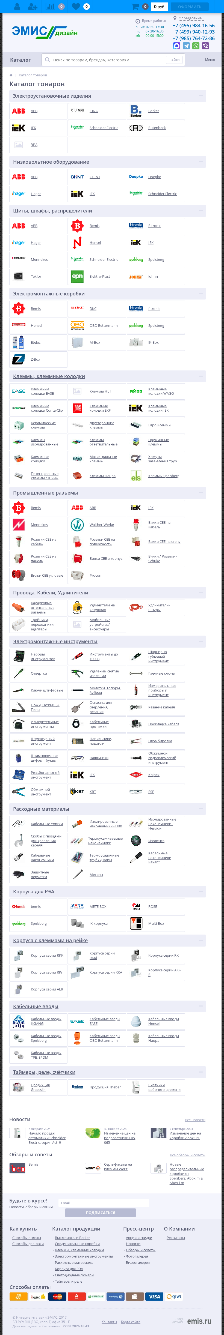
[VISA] (19, 1296)
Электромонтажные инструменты (55, 641)
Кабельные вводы (35, 1006)
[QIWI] (96, 1296)
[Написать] (176, 44)
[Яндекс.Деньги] (77, 1296)
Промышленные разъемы (45, 492)
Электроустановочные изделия (52, 95)
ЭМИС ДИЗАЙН (178, 1320)
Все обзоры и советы (187, 1155)
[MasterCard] (38, 1296)
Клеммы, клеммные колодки (49, 376)
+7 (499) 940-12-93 (194, 31)
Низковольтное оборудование (51, 161)
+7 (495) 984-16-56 (194, 25)
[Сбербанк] (135, 1296)
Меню (210, 59)
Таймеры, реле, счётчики (44, 1072)
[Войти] (17, 6)
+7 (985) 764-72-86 (194, 38)
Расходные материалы (41, 809)
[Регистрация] (33, 6)
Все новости (195, 1120)
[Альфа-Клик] (116, 1296)
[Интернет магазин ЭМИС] (11, 75)
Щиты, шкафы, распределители (52, 210)
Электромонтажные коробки (49, 293)
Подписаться (100, 1212)
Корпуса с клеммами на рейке (50, 940)
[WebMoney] (57, 1296)
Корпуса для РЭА (33, 891)
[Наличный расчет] (154, 1296)
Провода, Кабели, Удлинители (50, 592)
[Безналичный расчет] (174, 1296)
